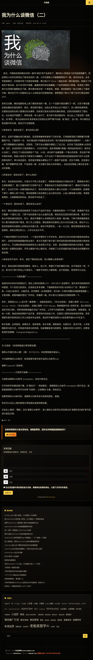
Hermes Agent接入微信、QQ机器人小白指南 (21, 515)
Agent (7, 603)
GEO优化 (57, 603)
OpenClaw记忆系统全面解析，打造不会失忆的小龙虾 (23, 549)
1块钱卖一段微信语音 (12, 567)
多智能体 (7, 615)
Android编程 (49, 603)
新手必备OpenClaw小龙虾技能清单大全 (19, 534)
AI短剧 (36, 603)
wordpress (42, 609)
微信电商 (24, 620)
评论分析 (20, 23)
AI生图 (29, 604)
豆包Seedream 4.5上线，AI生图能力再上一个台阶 (22, 564)
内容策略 (71, 609)
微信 (5, 420)
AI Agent (17, 603)
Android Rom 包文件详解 (13, 553)
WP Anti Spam (50, 497)
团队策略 (78, 609)
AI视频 (41, 603)
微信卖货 (41, 615)
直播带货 (77, 620)
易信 (9, 420)
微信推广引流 (12, 619)
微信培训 (48, 615)
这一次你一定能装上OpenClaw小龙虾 (18, 530)
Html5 (84, 603)
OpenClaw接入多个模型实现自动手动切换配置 (21, 545)
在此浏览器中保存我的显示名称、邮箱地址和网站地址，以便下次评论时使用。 (37, 487)
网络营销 (25, 626)
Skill (36, 609)
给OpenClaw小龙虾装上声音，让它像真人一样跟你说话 (24, 519)
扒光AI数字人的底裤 (12, 556)
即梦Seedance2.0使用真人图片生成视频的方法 (21, 523)
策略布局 (18, 626)
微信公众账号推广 (31, 615)
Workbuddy (52, 608)
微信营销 (34, 619)
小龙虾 (15, 614)
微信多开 (55, 615)
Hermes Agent (74, 603)
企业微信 (63, 609)
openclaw (27, 608)
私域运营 (9, 626)
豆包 (57, 626)
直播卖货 (67, 620)
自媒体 (53, 626)
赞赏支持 (11, 434)
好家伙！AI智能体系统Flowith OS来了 (18, 586)
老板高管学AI (39, 626)
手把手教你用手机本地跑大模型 (16, 571)
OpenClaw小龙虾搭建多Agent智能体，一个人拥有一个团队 (26, 538)
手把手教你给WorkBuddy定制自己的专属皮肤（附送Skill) (25, 582)
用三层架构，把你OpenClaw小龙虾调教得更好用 (22, 541)
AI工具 (23, 603)
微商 (41, 620)
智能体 (59, 620)
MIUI (6, 609)
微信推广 (69, 615)
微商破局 (53, 620)
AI (12, 603)
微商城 (47, 620)
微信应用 (61, 615)
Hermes (64, 603)
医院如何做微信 (10, 560)
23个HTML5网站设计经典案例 (15, 575)
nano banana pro (14, 609)
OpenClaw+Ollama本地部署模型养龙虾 (19, 526)
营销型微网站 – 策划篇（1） (14, 579)
